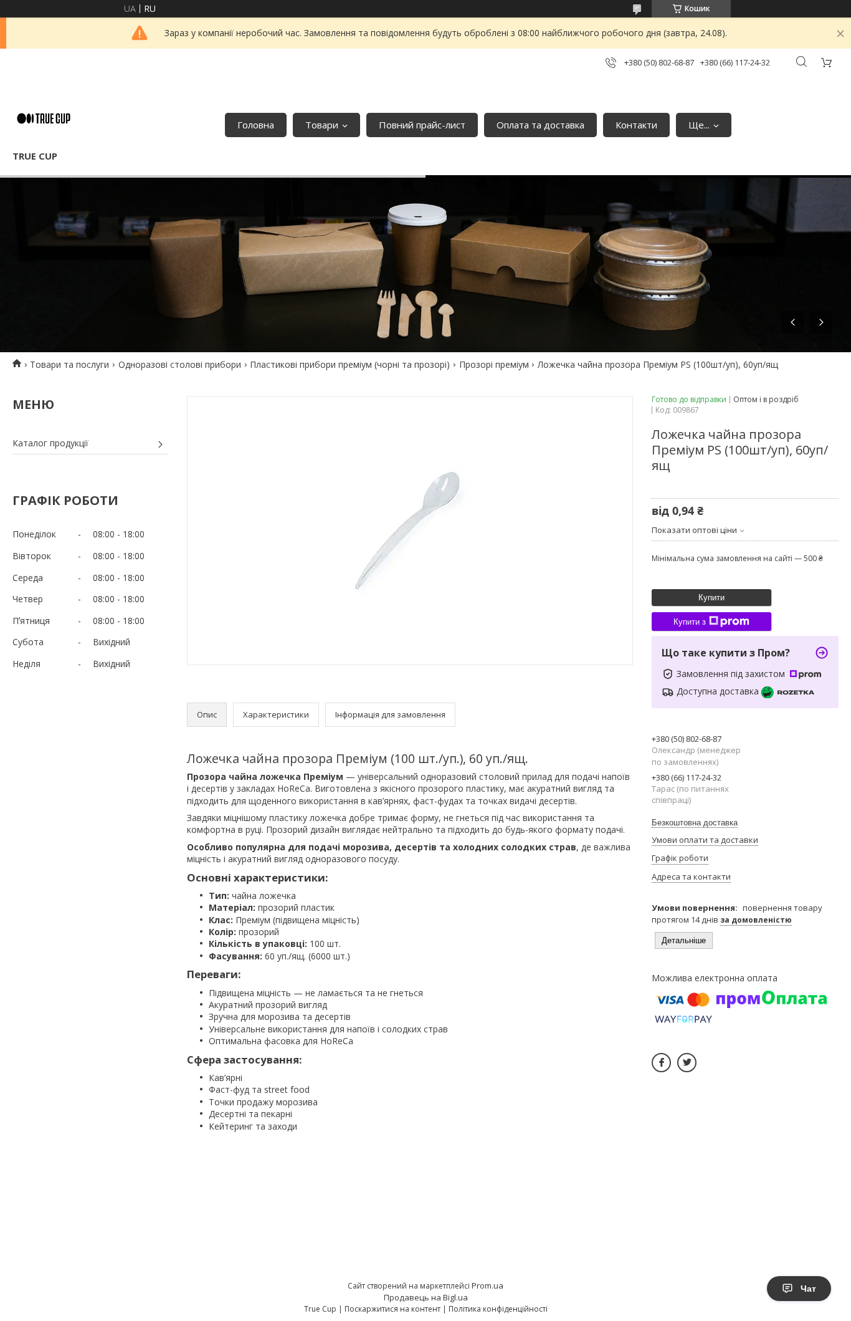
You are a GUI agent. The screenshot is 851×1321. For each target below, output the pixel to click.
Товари (321, 124)
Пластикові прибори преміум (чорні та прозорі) (350, 364)
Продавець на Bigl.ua (426, 1297)
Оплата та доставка (540, 124)
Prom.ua (487, 1285)
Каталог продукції (50, 443)
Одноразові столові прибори (179, 364)
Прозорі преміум (494, 364)
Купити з (689, 622)
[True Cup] (43, 118)
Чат (808, 1289)
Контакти (636, 124)
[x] (686, 1062)
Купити (711, 597)
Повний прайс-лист (422, 124)
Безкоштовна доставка (695, 822)
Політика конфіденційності (498, 1309)
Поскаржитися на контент (392, 1309)
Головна (255, 124)
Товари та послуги (69, 364)
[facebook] (661, 1062)
